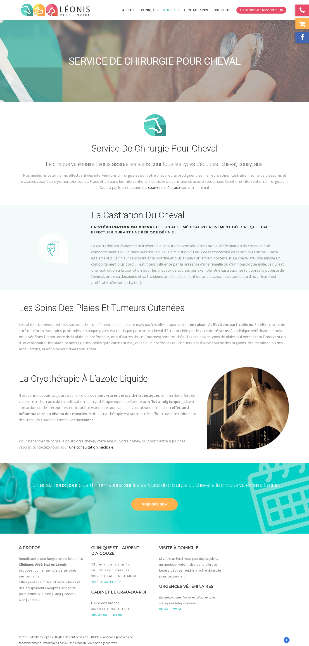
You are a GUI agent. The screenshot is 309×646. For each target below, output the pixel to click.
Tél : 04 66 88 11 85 (106, 582)
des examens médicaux (160, 187)
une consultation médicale (91, 447)
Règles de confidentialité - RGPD (77, 637)
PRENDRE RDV (154, 504)
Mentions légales (41, 637)
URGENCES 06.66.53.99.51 (259, 10)
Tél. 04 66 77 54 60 (106, 615)
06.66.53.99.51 (170, 609)
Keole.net (93, 643)
